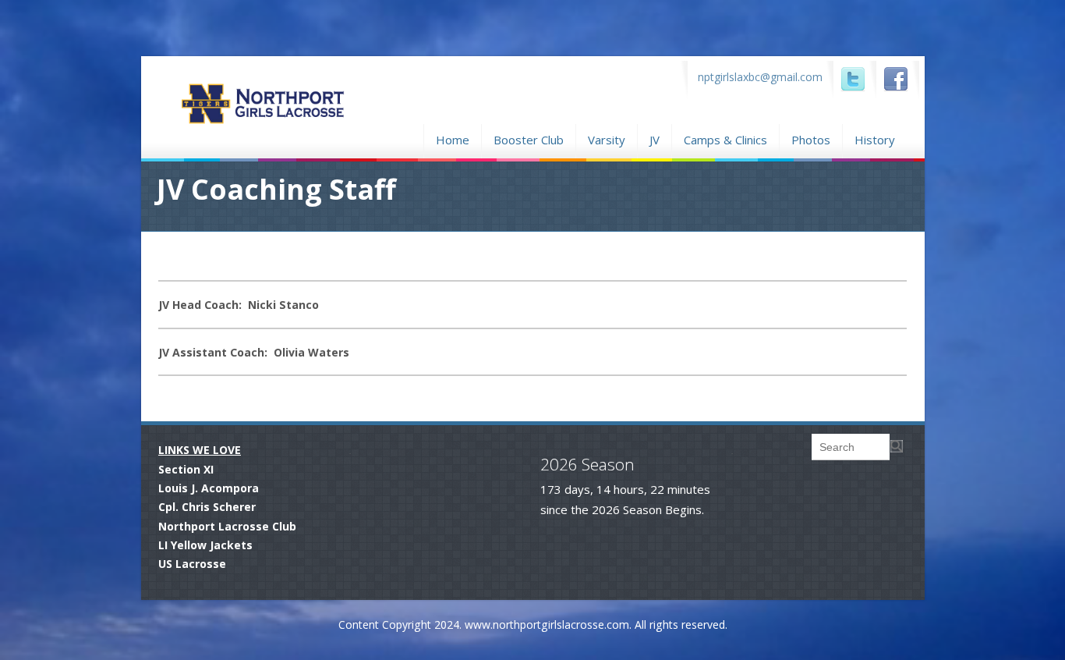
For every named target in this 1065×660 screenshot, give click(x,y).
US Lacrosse (192, 563)
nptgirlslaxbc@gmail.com (760, 76)
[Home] (297, 125)
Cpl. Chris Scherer (207, 506)
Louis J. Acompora (208, 488)
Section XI (186, 469)
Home (452, 138)
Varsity (606, 139)
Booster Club (529, 138)
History (874, 139)
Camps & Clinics (725, 138)
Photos (810, 138)
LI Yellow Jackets (205, 545)
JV (654, 139)
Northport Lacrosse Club (227, 526)
